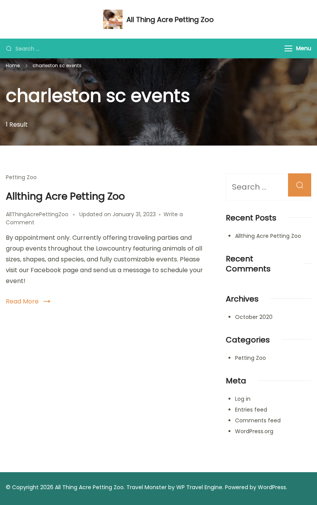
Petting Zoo (21, 177)
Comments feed (258, 420)
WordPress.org (254, 431)
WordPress (272, 487)
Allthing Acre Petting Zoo (65, 196)
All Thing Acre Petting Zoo (170, 19)
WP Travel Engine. (199, 487)
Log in (243, 399)
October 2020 (254, 317)
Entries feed (251, 409)
